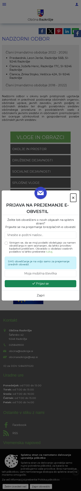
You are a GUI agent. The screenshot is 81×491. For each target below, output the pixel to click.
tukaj (49, 251)
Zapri (40, 295)
